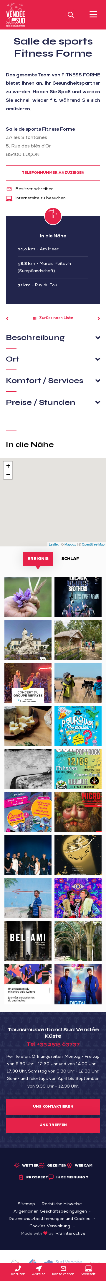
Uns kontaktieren (53, 1107)
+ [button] (8, 465)
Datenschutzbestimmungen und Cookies (49, 1219)
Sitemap (26, 1204)
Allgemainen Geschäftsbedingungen (50, 1212)
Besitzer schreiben (34, 189)
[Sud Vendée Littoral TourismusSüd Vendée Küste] (16, 15)
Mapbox (70, 544)
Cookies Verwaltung (49, 1226)
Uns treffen (53, 1125)
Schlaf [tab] (70, 559)
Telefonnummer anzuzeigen (53, 173)
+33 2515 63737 (58, 1044)
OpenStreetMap (93, 544)
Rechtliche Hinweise (62, 1204)
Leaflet (54, 544)
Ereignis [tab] (38, 559)
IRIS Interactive (70, 1234)
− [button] (8, 474)
